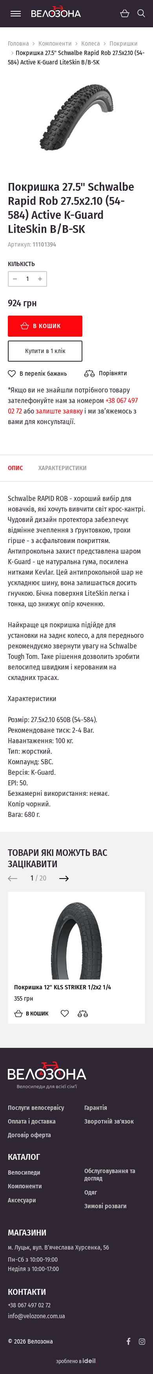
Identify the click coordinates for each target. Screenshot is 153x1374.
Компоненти (55, 43)
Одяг (90, 1192)
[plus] (40, 279)
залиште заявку (59, 411)
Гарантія (95, 1107)
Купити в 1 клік (45, 351)
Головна (18, 43)
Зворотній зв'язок (109, 1121)
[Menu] (16, 13)
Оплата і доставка (32, 1121)
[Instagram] (142, 1341)
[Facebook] (128, 1341)
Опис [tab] (15, 468)
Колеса (90, 43)
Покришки (123, 43)
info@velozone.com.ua (36, 1316)
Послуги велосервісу (36, 1107)
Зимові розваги (105, 1206)
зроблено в (69, 1361)
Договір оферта (29, 1135)
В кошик (47, 326)
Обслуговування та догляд (109, 1174)
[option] (76, 117)
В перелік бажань (43, 373)
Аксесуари (22, 1200)
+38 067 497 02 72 (29, 1305)
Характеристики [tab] (62, 468)
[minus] (15, 279)
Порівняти (113, 373)
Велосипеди (24, 1172)
